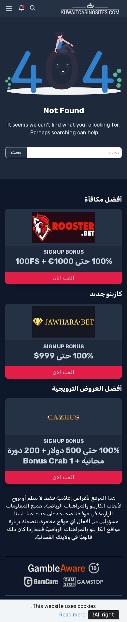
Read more (72, 615)
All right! (103, 615)
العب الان (63, 278)
